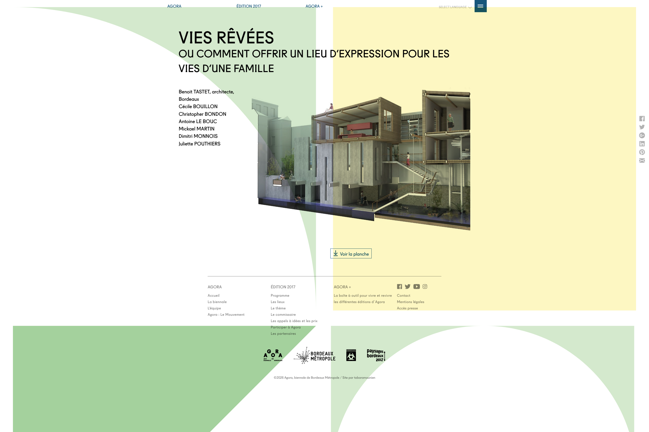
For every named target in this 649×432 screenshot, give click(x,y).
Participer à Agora (286, 326)
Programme (280, 295)
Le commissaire (283, 314)
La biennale (217, 301)
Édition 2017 (249, 6)
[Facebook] (399, 286)
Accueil (214, 295)
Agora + (314, 6)
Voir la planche (354, 253)
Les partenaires (283, 333)
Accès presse (407, 307)
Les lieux (278, 301)
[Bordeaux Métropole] (314, 362)
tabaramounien (364, 377)
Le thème (278, 307)
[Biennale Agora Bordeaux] (273, 359)
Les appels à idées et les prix (294, 320)
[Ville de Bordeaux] (351, 359)
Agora (174, 6)
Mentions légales (410, 301)
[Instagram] (425, 286)
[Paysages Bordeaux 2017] (376, 359)
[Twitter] (408, 286)
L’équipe (214, 307)
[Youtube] (416, 286)
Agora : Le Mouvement (226, 314)
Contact (403, 295)
